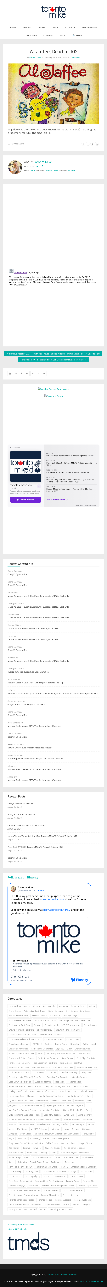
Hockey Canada (81, 1086)
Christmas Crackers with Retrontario (25, 1039)
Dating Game (61, 1044)
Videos (76, 1204)
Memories (87, 1119)
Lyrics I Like (69, 1115)
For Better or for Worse (48, 1058)
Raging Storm (85, 1143)
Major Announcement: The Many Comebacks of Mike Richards (38, 596)
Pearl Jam (22, 1138)
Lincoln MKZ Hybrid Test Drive (77, 1110)
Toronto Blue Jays (17, 1185)
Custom (48, 1044)
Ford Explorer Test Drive (71, 1063)
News (66, 1129)
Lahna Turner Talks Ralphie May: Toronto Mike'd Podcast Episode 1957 (42, 836)
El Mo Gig (48, 35)
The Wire (48, 1176)
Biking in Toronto (39, 1015)
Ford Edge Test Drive (86, 1058)
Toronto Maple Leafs (87, 1185)
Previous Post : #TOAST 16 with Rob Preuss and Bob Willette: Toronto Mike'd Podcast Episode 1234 (54, 353)
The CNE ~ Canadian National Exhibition (78, 1166)
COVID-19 (37, 1044)
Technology (56, 1162)
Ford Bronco (68, 1058)
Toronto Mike (35, 57)
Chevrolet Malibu (44, 1029)
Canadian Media (52, 1025)
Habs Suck (59, 1081)
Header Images (74, 1081)
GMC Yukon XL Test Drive (32, 1077)
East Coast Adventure (18, 1048)
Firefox (31, 1058)
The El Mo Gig (15, 1171)
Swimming (22, 1162)
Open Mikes (25, 1133)
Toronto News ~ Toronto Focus (23, 1195)
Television (69, 1162)
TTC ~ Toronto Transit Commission (25, 1204)
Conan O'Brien (73, 1039)
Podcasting (35, 1138)
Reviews (26, 1148)
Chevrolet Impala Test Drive (21, 1029)
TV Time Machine (52, 1204)
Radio (73, 1143)
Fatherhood (84, 1053)
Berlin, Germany (55, 1011)
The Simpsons (86, 1171)
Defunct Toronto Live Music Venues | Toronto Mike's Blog (35, 682)
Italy (89, 1100)
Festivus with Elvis (17, 1058)
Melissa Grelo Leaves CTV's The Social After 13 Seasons (34, 726)
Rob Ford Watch (16, 1152)
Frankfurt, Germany (68, 1072)
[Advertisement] (53, 420)
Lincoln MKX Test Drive (49, 1110)
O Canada (86, 1129)
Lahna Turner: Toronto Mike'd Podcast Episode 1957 (33, 628)
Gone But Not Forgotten (58, 1077)
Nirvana (75, 1129)
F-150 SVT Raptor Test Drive (21, 1053)
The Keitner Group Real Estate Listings (59, 1171)
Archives (27, 27)
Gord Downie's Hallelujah (20, 1081)
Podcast (42, 27)
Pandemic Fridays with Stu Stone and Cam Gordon (57, 1133)
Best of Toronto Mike (18, 1015)
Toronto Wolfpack (82, 1200)
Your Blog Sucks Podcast (60, 1209)
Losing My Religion (52, 1115)
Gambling (13, 1077)
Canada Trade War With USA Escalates (26, 825)
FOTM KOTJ (38, 1072)
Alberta (36, 1006)
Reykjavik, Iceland (52, 1148)
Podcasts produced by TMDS (21, 1224)
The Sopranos (15, 1176)
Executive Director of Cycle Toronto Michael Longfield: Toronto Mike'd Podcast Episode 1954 (53, 693)
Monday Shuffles (60, 1124)
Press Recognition (60, 1138)
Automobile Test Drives (34, 1011)
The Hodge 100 (31, 1171)
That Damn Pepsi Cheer (46, 1166)
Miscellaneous (43, 1124)
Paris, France (88, 1133)
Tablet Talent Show (39, 1162)
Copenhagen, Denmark (19, 1044)
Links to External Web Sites (21, 1115)
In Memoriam (18, 143)
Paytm (11, 1138)
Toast (80, 1176)
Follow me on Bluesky (23, 877)
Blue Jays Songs (70, 1015)
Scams (53, 1152)
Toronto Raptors (70, 1195)
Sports (11, 1162)
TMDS (32, 170)
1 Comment (75, 57)
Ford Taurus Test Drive (19, 1072)
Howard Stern (65, 1091)
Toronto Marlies (51, 1190)
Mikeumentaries (26, 1124)
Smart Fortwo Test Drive (67, 1157)
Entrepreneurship (82, 1048)
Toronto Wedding (63, 1200)
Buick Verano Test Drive (19, 1025)
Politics (46, 1138)
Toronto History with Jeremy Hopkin (58, 1185)
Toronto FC (33, 1185)
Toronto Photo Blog (50, 1195)
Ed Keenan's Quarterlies (42, 1048)
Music (11, 1129)
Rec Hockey (14, 1148)
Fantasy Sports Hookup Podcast (61, 1053)
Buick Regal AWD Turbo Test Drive (74, 1020)
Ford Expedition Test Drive (45, 1063)
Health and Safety (17, 1086)
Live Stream (31, 35)
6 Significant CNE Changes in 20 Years (26, 704)
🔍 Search (77, 35)
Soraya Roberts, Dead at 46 (20, 803)
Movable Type (77, 1124)
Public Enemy (52, 1143)
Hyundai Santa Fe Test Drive (79, 1096)
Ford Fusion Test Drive (87, 1067)
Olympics (13, 1133)
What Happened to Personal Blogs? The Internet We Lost (36, 758)
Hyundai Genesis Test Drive (50, 1096)
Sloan (26, 1157)
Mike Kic (12, 1124)
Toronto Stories (44, 1200)
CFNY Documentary (71, 1025)
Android (91, 1006)
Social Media (87, 1157)
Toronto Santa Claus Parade (21, 1200)
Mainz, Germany (84, 1115)
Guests (55, 27)
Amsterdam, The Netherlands (72, 1006)
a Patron (71, 170)
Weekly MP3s (15, 1209)
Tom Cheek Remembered (20, 1181)
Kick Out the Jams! (75, 1105)
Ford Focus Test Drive (63, 1067)
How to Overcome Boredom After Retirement (30, 747)
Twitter (66, 1204)
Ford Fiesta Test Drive (19, 1067)
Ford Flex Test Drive (41, 1067)
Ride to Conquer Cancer (74, 1148)
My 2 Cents (22, 1129)
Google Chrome (79, 1077)
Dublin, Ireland (89, 1044)
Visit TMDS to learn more (91, 1281)
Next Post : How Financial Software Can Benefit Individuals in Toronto (52, 359)
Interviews (79, 1100)
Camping (38, 1025)
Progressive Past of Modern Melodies (26, 1143)
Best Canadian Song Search (78, 1011)
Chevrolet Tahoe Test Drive (67, 1029)
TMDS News (60, 1176)
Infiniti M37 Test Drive (61, 1100)
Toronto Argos (72, 1181)
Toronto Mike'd (51, 170)
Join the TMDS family (17, 1229)
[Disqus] (53, 227)
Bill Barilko (55, 1015)
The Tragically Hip (33, 1176)
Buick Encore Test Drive (45, 1020)
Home (13, 27)
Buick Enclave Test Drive (20, 1020)
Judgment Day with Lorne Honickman (25, 1105)
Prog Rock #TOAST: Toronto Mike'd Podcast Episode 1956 (35, 847)
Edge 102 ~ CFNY (64, 1048)
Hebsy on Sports (35, 1086)
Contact (62, 35)
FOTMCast (52, 1072)
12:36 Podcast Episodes (19, 1006)
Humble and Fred (16, 1096)
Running (43, 1152)
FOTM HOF (70, 27)
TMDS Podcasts (89, 27)
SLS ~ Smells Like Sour (42, 1157)
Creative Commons (68, 1274)
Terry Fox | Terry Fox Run (20, 1166)
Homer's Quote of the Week (43, 1091)
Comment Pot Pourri (53, 1039)
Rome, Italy (31, 1152)
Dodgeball (75, 1044)
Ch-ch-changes (90, 1025)
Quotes (64, 1143)
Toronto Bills (88, 1181)
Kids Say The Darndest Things (22, 1110)
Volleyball (86, 1204)
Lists (38, 1115)
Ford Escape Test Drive (19, 1063)
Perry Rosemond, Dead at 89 (21, 814)
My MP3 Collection (39, 1129)
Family (40, 1053)
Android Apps (15, 1011)
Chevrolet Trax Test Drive (50, 1034)
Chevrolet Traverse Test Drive (22, 1034)
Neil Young (55, 1129)
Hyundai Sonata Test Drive (21, 1100)
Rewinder (37, 1148)
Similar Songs (15, 1157)
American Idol (49, 1006)
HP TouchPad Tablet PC (85, 1091)
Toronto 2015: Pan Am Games (49, 1181)
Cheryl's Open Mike (17, 574)
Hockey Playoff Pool (18, 1091)
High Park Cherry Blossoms (58, 1086)
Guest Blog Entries (43, 1081)
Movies (90, 1124)
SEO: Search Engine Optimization (74, 1152)
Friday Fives (86, 1072)
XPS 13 (43, 1209)
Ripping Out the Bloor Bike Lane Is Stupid (28, 672)
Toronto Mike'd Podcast (72, 1190)
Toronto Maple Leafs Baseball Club (25, 1190)
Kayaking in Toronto (55, 1105)
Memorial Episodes (71, 1119)
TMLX (72, 1176)
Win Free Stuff (30, 1209)
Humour (31, 1096)
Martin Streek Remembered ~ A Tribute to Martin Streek (34, 1119)
